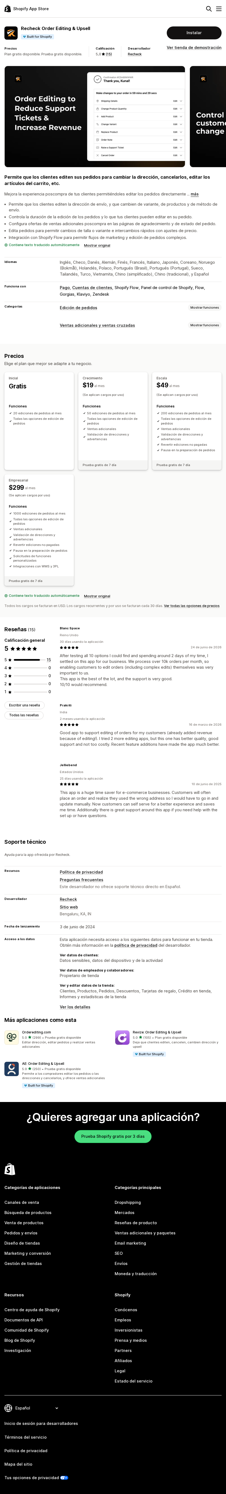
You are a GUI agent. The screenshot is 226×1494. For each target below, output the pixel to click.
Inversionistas (128, 1330)
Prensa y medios (131, 1340)
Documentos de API (23, 1320)
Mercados (124, 1212)
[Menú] (219, 9)
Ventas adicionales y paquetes (145, 1233)
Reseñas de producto (136, 1222)
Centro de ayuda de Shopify (32, 1309)
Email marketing (130, 1243)
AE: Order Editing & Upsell (43, 1064)
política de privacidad (135, 945)
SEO (119, 1253)
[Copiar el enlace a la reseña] (83, 628)
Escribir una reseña (24, 705)
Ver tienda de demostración (194, 47)
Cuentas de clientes (92, 287)
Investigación (17, 1350)
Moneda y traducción (136, 1273)
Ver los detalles (75, 1007)
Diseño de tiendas (22, 1243)
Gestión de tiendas (23, 1263)
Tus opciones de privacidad (31, 1477)
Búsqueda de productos (28, 1212)
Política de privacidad (81, 872)
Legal (120, 1370)
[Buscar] (209, 9)
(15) (109, 54)
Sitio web (69, 907)
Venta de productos (24, 1222)
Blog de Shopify (19, 1340)
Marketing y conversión (27, 1253)
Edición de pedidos (78, 307)
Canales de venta (21, 1202)
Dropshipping (128, 1202)
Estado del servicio (133, 1381)
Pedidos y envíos (20, 1233)
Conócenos (126, 1309)
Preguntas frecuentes (81, 879)
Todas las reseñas (24, 715)
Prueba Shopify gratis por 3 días (113, 1136)
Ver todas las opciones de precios (192, 606)
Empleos (123, 1320)
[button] (57, 1039)
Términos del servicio (25, 1437)
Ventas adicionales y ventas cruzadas (97, 325)
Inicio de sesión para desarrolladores (41, 1423)
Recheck (135, 54)
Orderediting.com (36, 1032)
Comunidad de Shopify (26, 1330)
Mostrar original (97, 245)
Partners (123, 1350)
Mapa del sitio (18, 1464)
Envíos (121, 1263)
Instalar (194, 32)
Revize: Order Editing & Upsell (157, 1032)
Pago (65, 287)
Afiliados (123, 1360)
